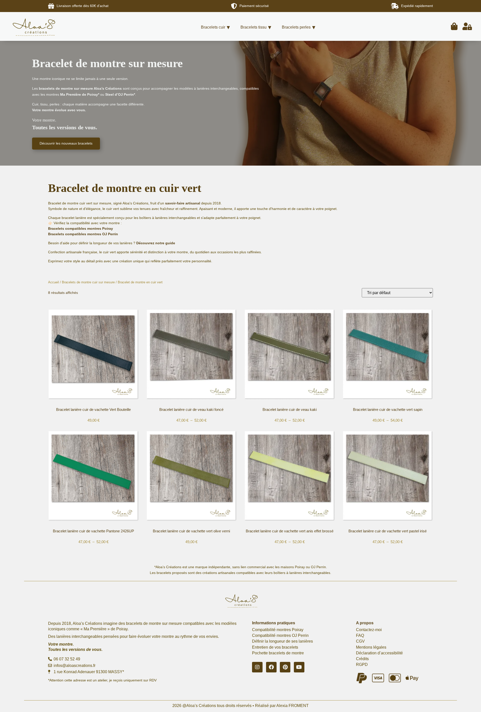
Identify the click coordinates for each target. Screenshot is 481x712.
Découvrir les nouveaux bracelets (66, 143)
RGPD (362, 664)
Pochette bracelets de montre (278, 653)
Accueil (53, 282)
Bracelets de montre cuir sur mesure (88, 282)
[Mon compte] (467, 26)
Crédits (362, 659)
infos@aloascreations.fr (74, 665)
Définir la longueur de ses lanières (282, 641)
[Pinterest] (285, 667)
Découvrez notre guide (155, 243)
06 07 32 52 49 (66, 659)
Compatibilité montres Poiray (277, 630)
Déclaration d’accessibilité (379, 653)
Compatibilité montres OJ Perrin (280, 635)
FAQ (360, 635)
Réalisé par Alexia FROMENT (282, 705)
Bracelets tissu (254, 27)
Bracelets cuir (213, 27)
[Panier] (454, 26)
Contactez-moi (369, 630)
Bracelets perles (296, 27)
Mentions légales (371, 647)
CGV (360, 641)
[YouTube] (299, 667)
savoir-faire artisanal (182, 203)
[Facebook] (271, 667)
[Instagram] (257, 667)
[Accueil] (41, 26)
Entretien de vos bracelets (275, 647)
